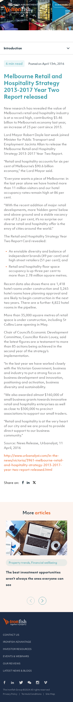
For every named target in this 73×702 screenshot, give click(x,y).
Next (42, 601)
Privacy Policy (10, 694)
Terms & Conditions (31, 694)
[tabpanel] (36, 558)
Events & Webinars (16, 656)
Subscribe (61, 4)
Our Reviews (11, 663)
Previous (31, 601)
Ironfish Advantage (17, 641)
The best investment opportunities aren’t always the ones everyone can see (34, 578)
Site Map (50, 694)
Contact (45, 4)
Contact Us (11, 634)
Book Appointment (25, 4)
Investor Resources (17, 649)
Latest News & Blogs (17, 670)
